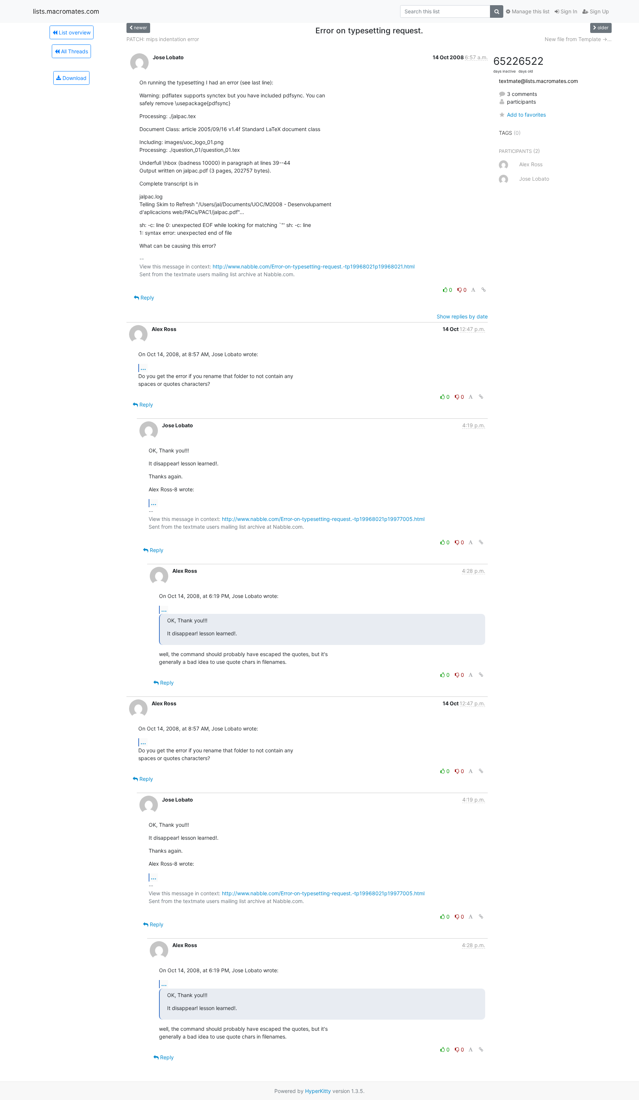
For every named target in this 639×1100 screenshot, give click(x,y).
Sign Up (598, 11)
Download (74, 78)
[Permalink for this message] (484, 289)
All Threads (74, 51)
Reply (146, 297)
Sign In (568, 11)
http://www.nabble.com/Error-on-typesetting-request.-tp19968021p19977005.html (323, 519)
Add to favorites (526, 114)
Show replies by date (462, 316)
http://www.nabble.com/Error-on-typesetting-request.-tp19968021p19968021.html (314, 266)
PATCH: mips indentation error (162, 39)
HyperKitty (318, 1091)
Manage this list (530, 11)
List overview (74, 32)
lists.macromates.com (66, 11)
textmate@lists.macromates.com (538, 81)
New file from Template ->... (578, 39)
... (143, 367)
